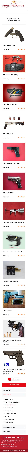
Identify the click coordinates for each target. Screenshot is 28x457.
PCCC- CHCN (6, 390)
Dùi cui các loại (9, 408)
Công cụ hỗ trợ (7, 394)
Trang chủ (9, 18)
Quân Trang (6, 431)
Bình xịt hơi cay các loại (11, 413)
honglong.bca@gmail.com (10, 446)
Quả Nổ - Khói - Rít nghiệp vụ (12, 402)
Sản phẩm (17, 18)
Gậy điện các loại (9, 399)
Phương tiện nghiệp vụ (9, 427)
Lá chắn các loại (9, 422)
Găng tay (7, 416)
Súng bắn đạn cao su (14, 20)
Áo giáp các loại (9, 410)
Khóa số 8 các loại (9, 419)
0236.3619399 (10, 444)
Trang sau (17, 379)
